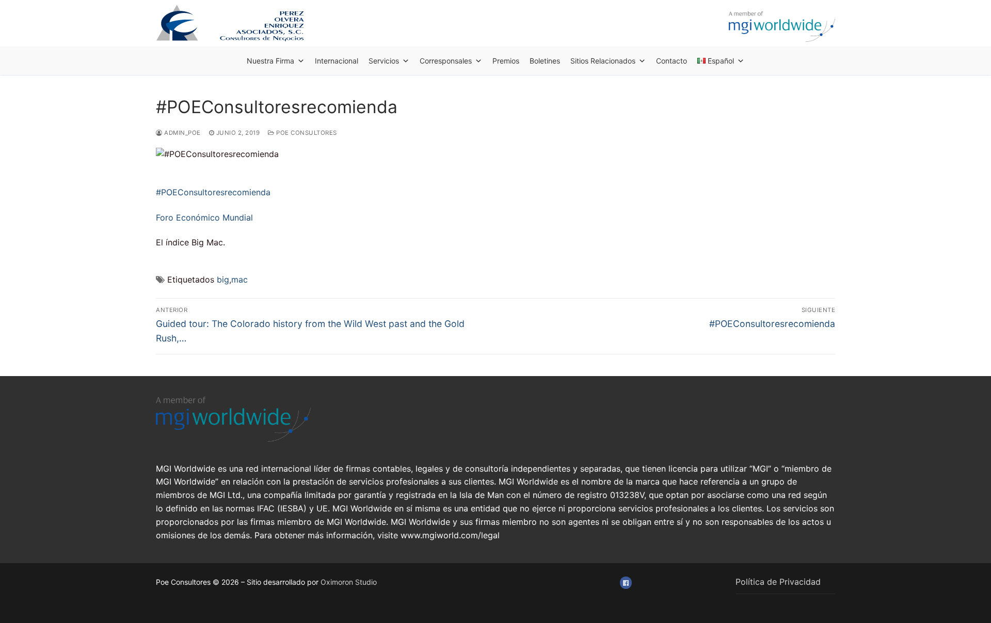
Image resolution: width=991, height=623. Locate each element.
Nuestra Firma (270, 60)
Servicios (384, 60)
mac (239, 279)
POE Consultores (306, 132)
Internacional (336, 60)
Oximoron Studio (349, 582)
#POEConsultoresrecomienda (213, 192)
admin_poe (182, 132)
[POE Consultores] (626, 582)
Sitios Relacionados (602, 60)
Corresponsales (446, 60)
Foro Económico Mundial (204, 217)
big (223, 279)
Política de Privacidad (778, 582)
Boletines (545, 60)
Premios (505, 60)
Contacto (671, 60)
